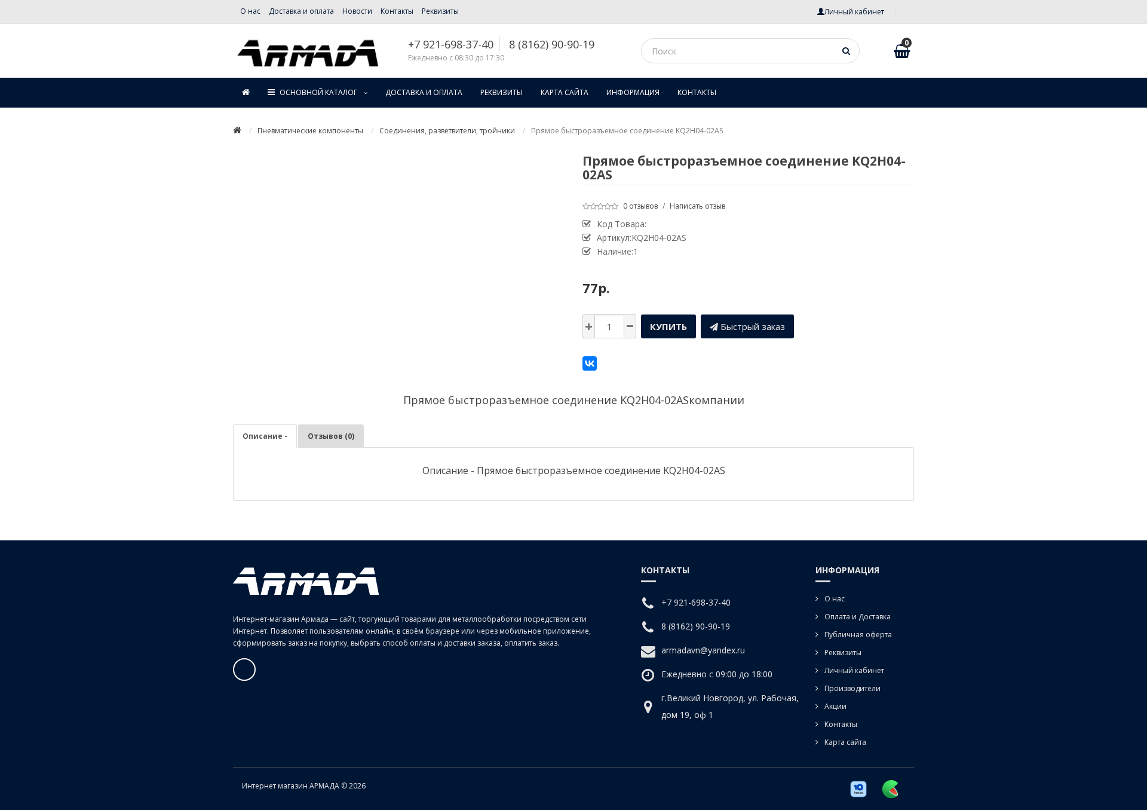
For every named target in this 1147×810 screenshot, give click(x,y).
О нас (250, 11)
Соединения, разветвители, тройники (447, 131)
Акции (835, 706)
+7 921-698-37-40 (450, 44)
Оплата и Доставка (857, 616)
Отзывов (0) (331, 436)
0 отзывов (640, 206)
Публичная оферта (858, 634)
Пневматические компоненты (310, 131)
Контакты (397, 11)
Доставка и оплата (301, 11)
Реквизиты (440, 11)
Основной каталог (319, 92)
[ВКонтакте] (589, 363)
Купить (668, 326)
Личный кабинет (854, 670)
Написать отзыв (697, 206)
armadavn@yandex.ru (703, 650)
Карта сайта (564, 92)
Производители (852, 688)
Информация (633, 92)
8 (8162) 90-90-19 (551, 44)
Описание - (265, 436)
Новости (357, 11)
